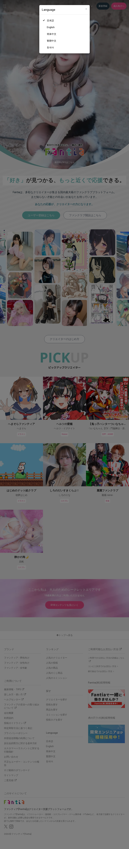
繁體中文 (51, 40)
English (51, 27)
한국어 (50, 47)
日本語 (50, 20)
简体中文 (51, 34)
